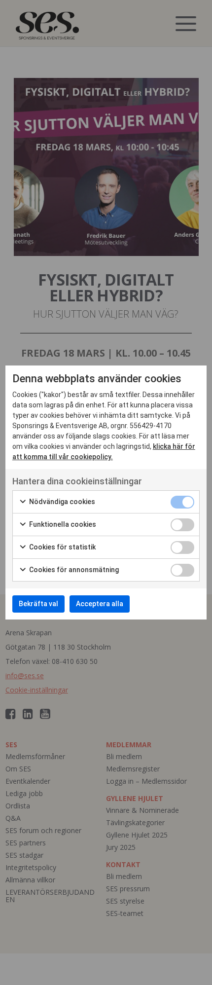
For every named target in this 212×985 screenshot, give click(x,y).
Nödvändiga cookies (61, 502)
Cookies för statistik (62, 547)
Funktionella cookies (62, 524)
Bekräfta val (38, 604)
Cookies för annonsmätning (73, 570)
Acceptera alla (99, 604)
